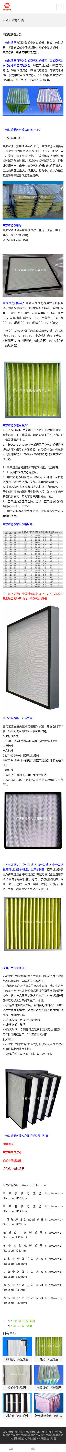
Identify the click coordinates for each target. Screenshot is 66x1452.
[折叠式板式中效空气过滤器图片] (33, 924)
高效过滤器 (34, 1435)
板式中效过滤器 (22, 1326)
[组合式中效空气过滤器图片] (33, 1099)
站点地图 (51, 1438)
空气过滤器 (47, 1435)
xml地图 (41, 1438)
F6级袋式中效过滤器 (49, 1387)
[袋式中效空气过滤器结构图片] (33, 200)
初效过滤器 (9, 1435)
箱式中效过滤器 (48, 1359)
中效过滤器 (22, 1435)
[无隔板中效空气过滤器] (33, 820)
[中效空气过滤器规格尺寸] (33, 559)
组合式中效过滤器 (24, 1321)
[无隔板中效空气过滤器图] (33, 658)
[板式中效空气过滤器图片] (33, 275)
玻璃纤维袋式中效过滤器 (49, 1415)
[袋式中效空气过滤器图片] (33, 101)
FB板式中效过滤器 (17, 1359)
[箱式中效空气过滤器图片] (33, 389)
